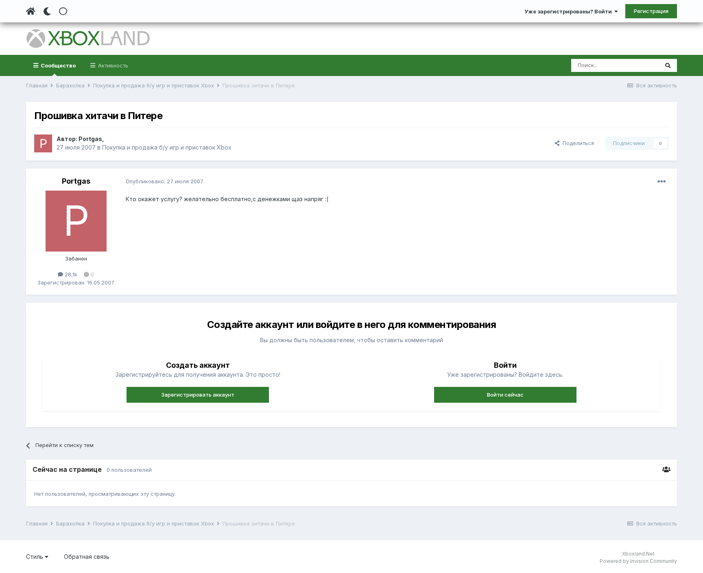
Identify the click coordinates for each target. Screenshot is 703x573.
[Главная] (30, 11)
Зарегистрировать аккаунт (197, 394)
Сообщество (57, 65)
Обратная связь (86, 556)
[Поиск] (668, 65)
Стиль (35, 556)
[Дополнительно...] (661, 182)
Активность (112, 65)
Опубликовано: (164, 181)
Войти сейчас (505, 394)
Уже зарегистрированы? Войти (569, 11)
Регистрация (651, 11)
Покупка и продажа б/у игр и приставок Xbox (166, 147)
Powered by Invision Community (638, 561)
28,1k (70, 274)
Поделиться (576, 143)
